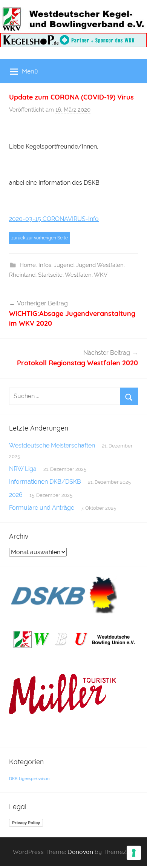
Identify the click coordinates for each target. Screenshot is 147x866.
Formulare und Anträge (41, 507)
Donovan (80, 851)
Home (28, 265)
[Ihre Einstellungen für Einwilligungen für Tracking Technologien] (134, 853)
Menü (30, 71)
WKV (100, 274)
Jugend (64, 265)
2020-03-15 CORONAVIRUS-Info (54, 218)
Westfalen (78, 274)
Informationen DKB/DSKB (45, 481)
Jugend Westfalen (100, 265)
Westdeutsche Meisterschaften (52, 445)
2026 (16, 494)
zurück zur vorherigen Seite (39, 238)
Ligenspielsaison (34, 778)
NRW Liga (23, 468)
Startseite (50, 274)
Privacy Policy (26, 822)
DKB (13, 778)
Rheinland (22, 274)
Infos (44, 265)
